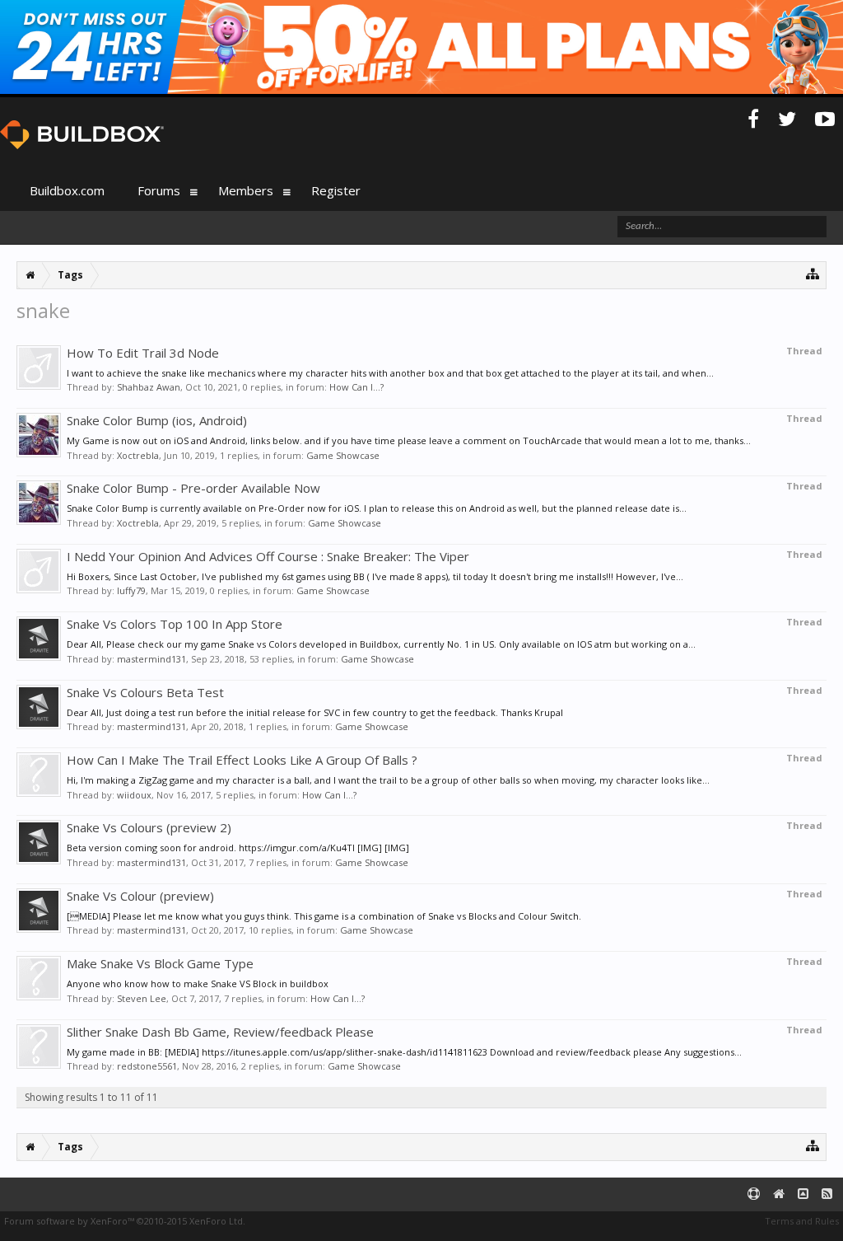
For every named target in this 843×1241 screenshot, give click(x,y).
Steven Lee (141, 998)
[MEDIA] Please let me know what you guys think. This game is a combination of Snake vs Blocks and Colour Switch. (324, 916)
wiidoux (134, 795)
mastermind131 (151, 659)
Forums (158, 190)
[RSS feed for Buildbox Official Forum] (827, 1194)
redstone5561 (147, 1066)
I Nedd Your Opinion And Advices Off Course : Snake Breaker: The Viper (268, 556)
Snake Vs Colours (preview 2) (149, 827)
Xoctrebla (138, 455)
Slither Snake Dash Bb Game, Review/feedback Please (220, 1031)
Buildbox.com (67, 190)
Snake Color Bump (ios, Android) (157, 420)
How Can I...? (356, 387)
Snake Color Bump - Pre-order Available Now (193, 488)
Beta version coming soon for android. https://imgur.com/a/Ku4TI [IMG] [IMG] (238, 847)
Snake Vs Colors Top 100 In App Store (174, 624)
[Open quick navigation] (813, 273)
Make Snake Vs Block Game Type (160, 963)
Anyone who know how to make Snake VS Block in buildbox (197, 983)
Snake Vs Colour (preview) (140, 895)
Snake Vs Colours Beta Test (145, 692)
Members (245, 190)
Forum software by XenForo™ (124, 1221)
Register (336, 190)
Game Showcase (343, 455)
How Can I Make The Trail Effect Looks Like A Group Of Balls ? (242, 760)
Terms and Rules (802, 1221)
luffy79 (131, 590)
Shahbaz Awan (148, 387)
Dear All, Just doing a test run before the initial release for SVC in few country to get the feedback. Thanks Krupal (315, 712)
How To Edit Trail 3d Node (143, 352)
